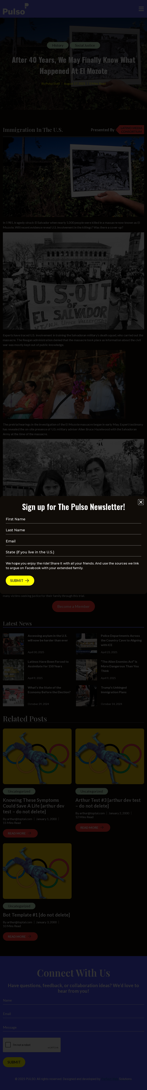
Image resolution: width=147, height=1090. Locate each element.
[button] (141, 502)
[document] (73, 545)
